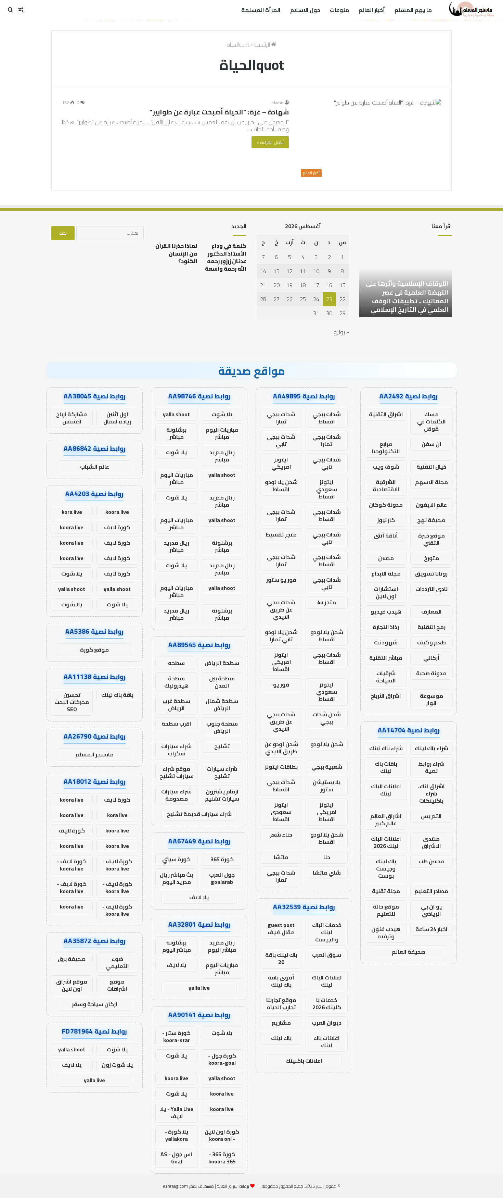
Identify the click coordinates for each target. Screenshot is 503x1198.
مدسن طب (431, 861)
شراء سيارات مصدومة (176, 795)
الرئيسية (262, 44)
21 (263, 285)
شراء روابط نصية (431, 767)
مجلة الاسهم (431, 482)
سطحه (176, 663)
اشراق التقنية (386, 414)
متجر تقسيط (281, 534)
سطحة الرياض (222, 663)
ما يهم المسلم (413, 10)
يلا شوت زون (117, 1065)
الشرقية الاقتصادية (386, 485)
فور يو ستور (281, 580)
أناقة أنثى (386, 535)
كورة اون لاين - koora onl (222, 1135)
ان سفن (431, 444)
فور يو (281, 684)
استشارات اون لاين (386, 592)
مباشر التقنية (385, 658)
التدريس (431, 816)
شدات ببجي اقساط (326, 418)
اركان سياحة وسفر (94, 1004)
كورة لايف (117, 527)
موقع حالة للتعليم (386, 910)
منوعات (339, 10)
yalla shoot (176, 414)
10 (316, 271)
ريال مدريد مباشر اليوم (222, 946)
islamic (277, 103)
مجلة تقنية (386, 891)
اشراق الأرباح (386, 696)
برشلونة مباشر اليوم (176, 946)
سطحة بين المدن (222, 682)
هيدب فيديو (386, 611)
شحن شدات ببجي (326, 718)
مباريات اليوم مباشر (222, 433)
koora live (176, 1078)
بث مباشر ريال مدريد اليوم (176, 878)
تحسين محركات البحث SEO (71, 702)
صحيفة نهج (431, 520)
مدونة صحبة (431, 673)
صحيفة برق (72, 959)
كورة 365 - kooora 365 (222, 1157)
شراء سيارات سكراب (176, 749)
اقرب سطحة (176, 723)
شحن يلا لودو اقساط (281, 485)
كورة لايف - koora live (117, 865)
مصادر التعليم (431, 891)
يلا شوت (222, 414)
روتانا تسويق (431, 573)
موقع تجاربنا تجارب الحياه (281, 1003)
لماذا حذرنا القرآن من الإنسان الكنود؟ (176, 253)
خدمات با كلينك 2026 (326, 1003)
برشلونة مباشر (176, 433)
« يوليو (341, 332)
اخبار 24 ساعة (431, 929)
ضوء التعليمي (117, 962)
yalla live (199, 988)
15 (342, 285)
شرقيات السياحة (386, 677)
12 (289, 271)
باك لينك (281, 1038)
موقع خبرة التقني (431, 539)
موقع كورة (94, 649)
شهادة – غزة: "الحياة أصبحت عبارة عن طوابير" (219, 112)
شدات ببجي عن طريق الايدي (281, 609)
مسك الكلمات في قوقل (431, 421)
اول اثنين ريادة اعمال (117, 418)
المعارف (431, 611)
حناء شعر (281, 834)
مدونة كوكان (386, 504)
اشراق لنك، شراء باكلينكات (431, 793)
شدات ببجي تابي (281, 440)
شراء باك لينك (431, 748)
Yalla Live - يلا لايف (176, 1112)
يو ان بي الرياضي (431, 910)
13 (276, 271)
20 (276, 285)
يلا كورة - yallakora (177, 1135)
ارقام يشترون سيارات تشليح (222, 795)
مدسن (386, 558)
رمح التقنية (431, 627)
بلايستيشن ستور (326, 785)
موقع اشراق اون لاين (71, 985)
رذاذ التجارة (386, 627)
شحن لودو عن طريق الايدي (281, 747)
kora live (72, 512)
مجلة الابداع (386, 573)
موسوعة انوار (431, 699)
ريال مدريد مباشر (222, 456)
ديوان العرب (326, 1022)
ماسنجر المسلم (94, 754)
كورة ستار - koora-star (176, 1036)
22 (342, 299)
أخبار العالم (372, 10)
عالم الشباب (94, 466)
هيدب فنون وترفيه (385, 932)
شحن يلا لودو (326, 744)
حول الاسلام (305, 10)
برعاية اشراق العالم (233, 1186)
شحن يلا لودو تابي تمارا (281, 635)
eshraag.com (175, 1186)
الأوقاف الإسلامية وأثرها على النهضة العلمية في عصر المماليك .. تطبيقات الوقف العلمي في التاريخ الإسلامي (407, 296)
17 (316, 285)
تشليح (222, 746)
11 (303, 271)
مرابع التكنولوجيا (386, 447)
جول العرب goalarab (222, 878)
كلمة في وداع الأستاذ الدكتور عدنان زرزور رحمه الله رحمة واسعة (225, 257)
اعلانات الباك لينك (386, 790)
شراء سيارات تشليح (222, 772)
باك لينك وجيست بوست (386, 868)
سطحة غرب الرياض (176, 704)
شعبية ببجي (326, 767)
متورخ (431, 558)
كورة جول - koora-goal (222, 1059)
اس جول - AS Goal (176, 1157)
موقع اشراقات (117, 985)
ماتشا (281, 857)
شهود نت (386, 642)
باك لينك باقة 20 (281, 958)
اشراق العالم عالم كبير (385, 819)
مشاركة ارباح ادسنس (72, 418)
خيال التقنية (431, 466)
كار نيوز (386, 520)
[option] (405, 279)
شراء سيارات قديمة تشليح (199, 814)
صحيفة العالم (408, 952)
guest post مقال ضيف (281, 928)
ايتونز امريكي (281, 463)
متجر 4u (326, 602)
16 (329, 285)
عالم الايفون (431, 504)
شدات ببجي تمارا (281, 418)
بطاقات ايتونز (281, 767)
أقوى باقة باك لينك (281, 981)
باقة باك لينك (117, 695)
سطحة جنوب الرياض (222, 727)
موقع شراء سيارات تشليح (176, 772)
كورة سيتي (176, 859)
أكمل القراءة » (270, 142)
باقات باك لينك (386, 767)
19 (289, 285)
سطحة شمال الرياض (222, 704)
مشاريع (281, 1022)
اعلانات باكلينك (303, 1060)
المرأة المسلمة (261, 10)
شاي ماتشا (327, 872)
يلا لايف (199, 897)
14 (263, 271)
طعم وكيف (431, 642)
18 (303, 285)
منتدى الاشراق (431, 842)
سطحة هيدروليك (176, 682)
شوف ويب (386, 466)
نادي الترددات (431, 589)
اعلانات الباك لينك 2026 (386, 842)
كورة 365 (222, 859)
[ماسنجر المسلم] (470, 10)
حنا (326, 857)
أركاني (431, 658)
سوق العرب (326, 955)
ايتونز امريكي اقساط (281, 662)
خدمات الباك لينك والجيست (326, 932)
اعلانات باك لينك (326, 1041)
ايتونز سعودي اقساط (326, 489)
